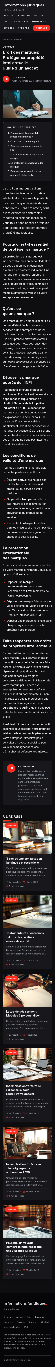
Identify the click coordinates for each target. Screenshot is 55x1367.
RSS (26, 1327)
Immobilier (39, 22)
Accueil (9, 15)
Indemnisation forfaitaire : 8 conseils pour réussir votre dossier (23, 1090)
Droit (7, 22)
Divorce (9, 28)
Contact (42, 28)
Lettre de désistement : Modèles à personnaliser (23, 1013)
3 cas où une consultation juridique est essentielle (24, 861)
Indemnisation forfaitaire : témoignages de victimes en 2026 (23, 1168)
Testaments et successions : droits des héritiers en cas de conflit (25, 937)
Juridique (24, 15)
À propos (23, 28)
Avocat (38, 15)
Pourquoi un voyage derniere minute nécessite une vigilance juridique (24, 1247)
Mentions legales (12, 1327)
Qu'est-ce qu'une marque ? (24, 141)
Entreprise (21, 22)
